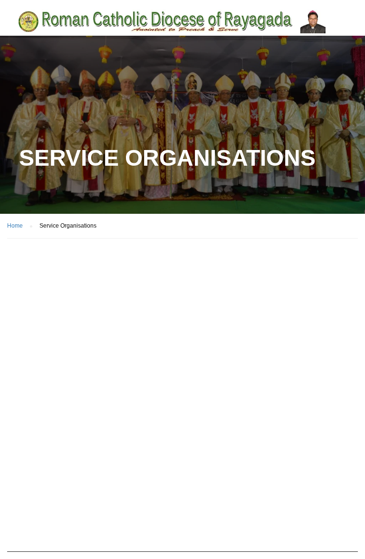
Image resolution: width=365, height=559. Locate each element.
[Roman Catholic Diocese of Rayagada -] (171, 21)
